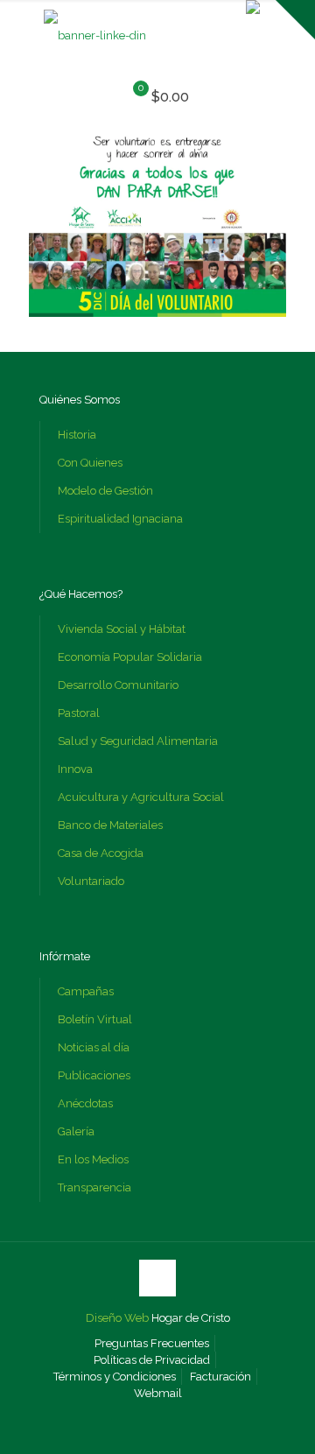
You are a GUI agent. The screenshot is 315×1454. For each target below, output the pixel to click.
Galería (76, 1131)
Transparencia (94, 1187)
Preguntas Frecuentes (151, 1343)
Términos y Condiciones (114, 1376)
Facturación (220, 1376)
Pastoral (79, 713)
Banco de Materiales (110, 825)
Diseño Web (117, 1317)
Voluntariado (91, 881)
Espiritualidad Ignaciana (120, 518)
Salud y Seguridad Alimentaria (138, 741)
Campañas (86, 991)
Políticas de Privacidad (152, 1359)
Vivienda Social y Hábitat (122, 629)
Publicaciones (94, 1075)
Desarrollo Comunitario (118, 685)
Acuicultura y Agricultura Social (141, 797)
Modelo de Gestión (105, 490)
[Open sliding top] (295, 19)
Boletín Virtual (95, 1019)
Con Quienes (90, 462)
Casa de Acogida (101, 853)
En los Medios (93, 1159)
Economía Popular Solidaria (130, 657)
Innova (75, 769)
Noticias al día (94, 1047)
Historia (77, 434)
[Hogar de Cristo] (95, 35)
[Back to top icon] (157, 1278)
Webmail (158, 1393)
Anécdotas (85, 1103)
